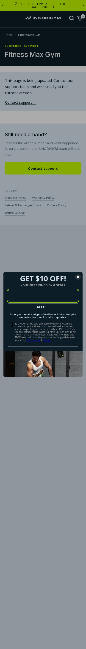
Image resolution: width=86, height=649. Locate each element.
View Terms (33, 340)
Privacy (46, 340)
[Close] (78, 277)
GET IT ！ (43, 307)
